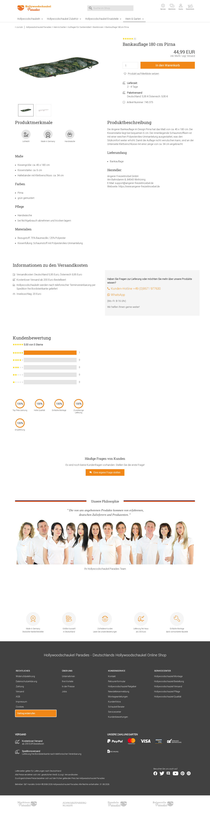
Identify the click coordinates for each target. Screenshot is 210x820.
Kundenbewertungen (118, 717)
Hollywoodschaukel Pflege (167, 691)
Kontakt (112, 676)
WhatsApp (118, 295)
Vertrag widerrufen (26, 713)
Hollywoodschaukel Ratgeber (122, 686)
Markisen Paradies (27, 804)
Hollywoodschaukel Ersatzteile (102, 18)
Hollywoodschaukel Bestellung (169, 681)
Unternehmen (68, 676)
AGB (18, 696)
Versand (20, 691)
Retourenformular (116, 681)
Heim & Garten (133, 18)
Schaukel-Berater (116, 706)
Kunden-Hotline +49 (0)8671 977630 (136, 288)
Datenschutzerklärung (26, 681)
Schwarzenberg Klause (74, 804)
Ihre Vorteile (67, 681)
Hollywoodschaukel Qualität (167, 696)
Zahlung (20, 686)
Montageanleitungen (118, 696)
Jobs (64, 691)
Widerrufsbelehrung (25, 676)
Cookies (20, 706)
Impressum (21, 701)
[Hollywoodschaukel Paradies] (36, 7)
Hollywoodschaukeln (28, 18)
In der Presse (68, 686)
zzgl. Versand (188, 56)
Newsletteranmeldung (118, 691)
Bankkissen (98, 27)
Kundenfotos (114, 701)
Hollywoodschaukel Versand (168, 686)
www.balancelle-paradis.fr (163, 804)
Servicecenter (114, 711)
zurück (19, 27)
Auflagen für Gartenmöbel (79, 27)
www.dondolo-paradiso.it (117, 804)
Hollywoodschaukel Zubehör (62, 18)
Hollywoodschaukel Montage (168, 676)
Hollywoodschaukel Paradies (38, 27)
